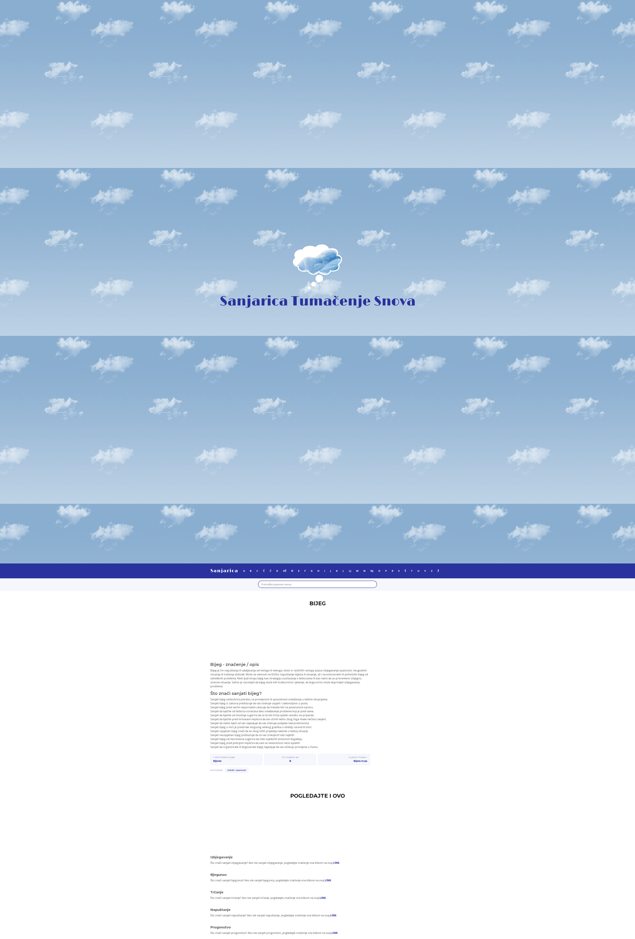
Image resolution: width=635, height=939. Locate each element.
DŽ (284, 570)
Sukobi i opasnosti (236, 770)
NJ (371, 570)
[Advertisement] (317, 632)
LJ (350, 570)
